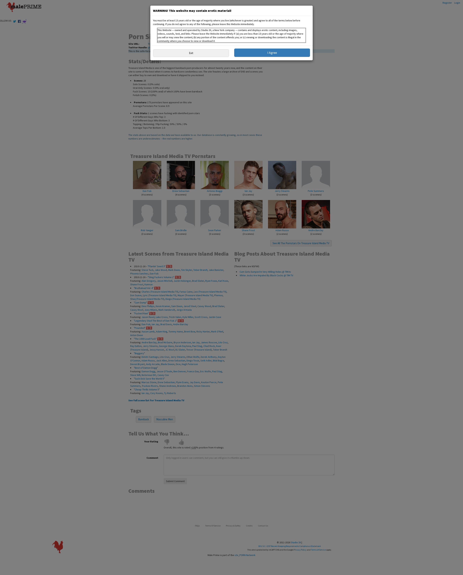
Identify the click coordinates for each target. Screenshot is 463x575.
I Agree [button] (272, 53)
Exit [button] (191, 53)
